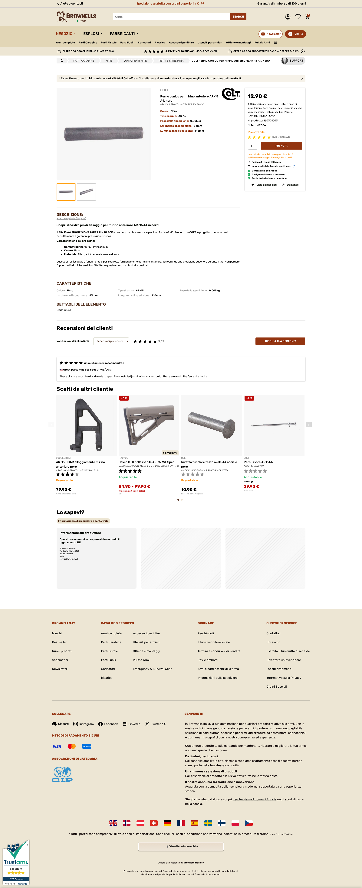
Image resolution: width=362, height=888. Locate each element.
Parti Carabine (88, 42)
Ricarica (160, 42)
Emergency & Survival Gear (152, 669)
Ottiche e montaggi (238, 42)
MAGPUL (123, 458)
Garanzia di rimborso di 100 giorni (281, 3)
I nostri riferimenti (278, 669)
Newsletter (59, 669)
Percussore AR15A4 (258, 462)
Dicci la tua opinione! (280, 341)
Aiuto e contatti (71, 3)
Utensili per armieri (210, 42)
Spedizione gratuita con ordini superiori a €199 (170, 3)
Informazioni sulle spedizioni (218, 678)
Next (309, 424)
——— (276, 42)
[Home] (61, 60)
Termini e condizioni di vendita (219, 651)
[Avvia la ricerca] (238, 16)
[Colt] (231, 94)
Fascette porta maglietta (192, 494)
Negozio (64, 33)
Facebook (111, 724)
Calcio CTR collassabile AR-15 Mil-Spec (146, 462)
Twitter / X (158, 724)
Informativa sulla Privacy (283, 678)
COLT (164, 90)
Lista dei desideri (299, 16)
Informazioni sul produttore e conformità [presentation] (83, 521)
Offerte (299, 33)
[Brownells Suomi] (221, 823)
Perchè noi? (206, 633)
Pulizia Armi (262, 42)
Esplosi (91, 33)
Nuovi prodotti (62, 651)
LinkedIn (134, 724)
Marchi (57, 633)
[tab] (83, 521)
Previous (51, 424)
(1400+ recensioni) (192, 51)
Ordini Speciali (276, 686)
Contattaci (273, 633)
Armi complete (65, 42)
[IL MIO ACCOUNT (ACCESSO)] (288, 16)
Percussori (248, 491)
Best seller (59, 642)
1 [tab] (179, 501)
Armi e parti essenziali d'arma (218, 669)
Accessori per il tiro (181, 42)
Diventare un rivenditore (283, 660)
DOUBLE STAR (63, 458)
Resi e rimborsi (208, 660)
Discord (63, 724)
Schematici (60, 660)
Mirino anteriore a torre (66, 494)
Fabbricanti (122, 33)
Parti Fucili (127, 42)
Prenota (281, 145)
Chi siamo (273, 642)
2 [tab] (183, 501)
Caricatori (144, 42)
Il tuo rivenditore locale (214, 642)
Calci (121, 494)
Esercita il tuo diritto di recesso (288, 651)
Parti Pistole (109, 42)
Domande (293, 184)
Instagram (86, 724)
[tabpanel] (86, 445)
